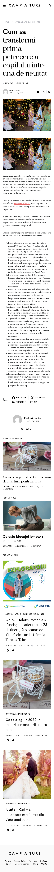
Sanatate (7, 546)
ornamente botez (22, 203)
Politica (33, 861)
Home (6, 21)
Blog (35, 864)
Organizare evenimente (27, 21)
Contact (45, 864)
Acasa (8, 861)
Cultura (43, 861)
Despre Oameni (22, 864)
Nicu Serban (14, 91)
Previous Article (13, 438)
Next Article (9, 498)
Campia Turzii (27, 5)
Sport (8, 864)
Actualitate (12, 614)
